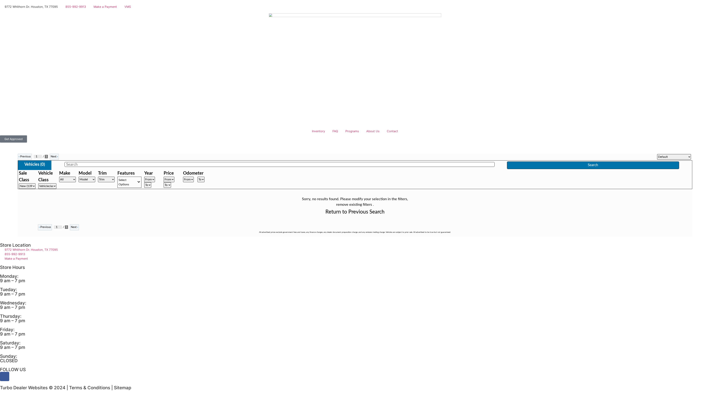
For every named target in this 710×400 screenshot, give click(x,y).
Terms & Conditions (89, 387)
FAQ (335, 131)
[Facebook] (4, 376)
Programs (352, 131)
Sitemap (122, 387)
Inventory (318, 131)
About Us (372, 131)
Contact (392, 131)
